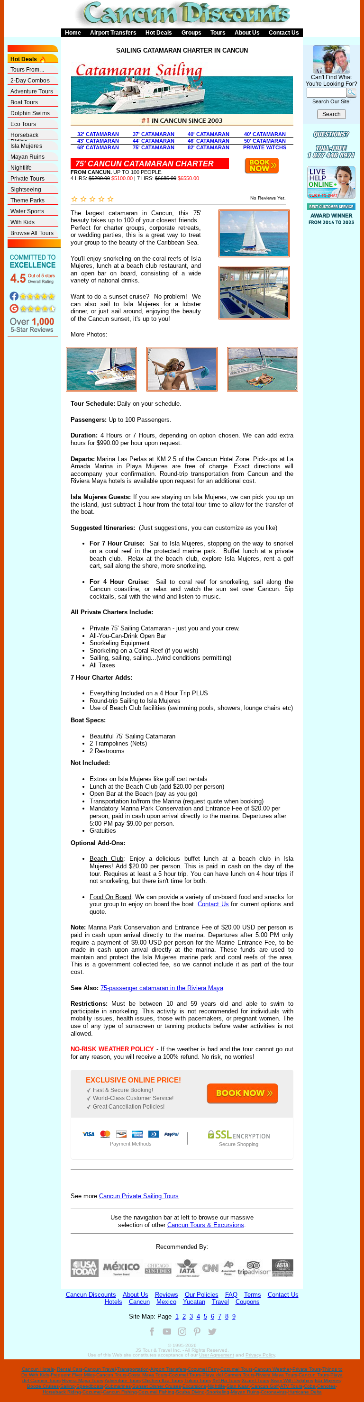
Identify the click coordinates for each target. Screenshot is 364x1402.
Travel (220, 1301)
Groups (191, 32)
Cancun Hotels (38, 1369)
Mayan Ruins (27, 157)
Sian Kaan (238, 1386)
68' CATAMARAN (98, 147)
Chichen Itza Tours (162, 1380)
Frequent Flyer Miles (73, 1374)
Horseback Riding (24, 135)
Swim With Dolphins (292, 1380)
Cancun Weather (272, 1369)
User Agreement (216, 1354)
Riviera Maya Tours (276, 1374)
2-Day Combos (30, 80)
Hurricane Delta (305, 1391)
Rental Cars (69, 1369)
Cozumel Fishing (156, 1391)
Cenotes (326, 1386)
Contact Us (284, 32)
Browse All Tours (32, 233)
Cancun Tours (111, 1374)
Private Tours (27, 178)
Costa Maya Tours (147, 1374)
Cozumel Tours (236, 1369)
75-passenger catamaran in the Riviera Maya (161, 988)
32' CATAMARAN (98, 134)
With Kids (22, 222)
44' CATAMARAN (153, 141)
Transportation (133, 1369)
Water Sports (27, 211)
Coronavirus (274, 1391)
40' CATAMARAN (208, 134)
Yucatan (194, 1301)
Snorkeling (217, 1391)
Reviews (166, 1294)
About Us (247, 32)
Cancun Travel (100, 1369)
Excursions (194, 1386)
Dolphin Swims (30, 113)
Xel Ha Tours (226, 1380)
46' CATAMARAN (208, 141)
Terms (252, 1294)
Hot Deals (159, 32)
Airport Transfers (113, 32)
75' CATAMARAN (153, 147)
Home (73, 32)
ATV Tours (291, 1386)
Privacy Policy (260, 1354)
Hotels (113, 1301)
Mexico (166, 1301)
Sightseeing (26, 189)
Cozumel (91, 1391)
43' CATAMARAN (98, 141)
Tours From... (27, 69)
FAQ (231, 1294)
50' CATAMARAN (265, 141)
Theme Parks (27, 200)
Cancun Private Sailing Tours (139, 1196)
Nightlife (21, 167)
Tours (218, 32)
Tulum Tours (197, 1380)
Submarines (118, 1386)
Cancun (139, 1301)
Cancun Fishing (120, 1391)
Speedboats (89, 1386)
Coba (310, 1386)
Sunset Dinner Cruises (156, 1386)
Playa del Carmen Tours (228, 1374)
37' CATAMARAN (153, 134)
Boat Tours (24, 102)
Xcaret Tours (255, 1380)
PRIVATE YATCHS (264, 147)
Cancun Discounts (91, 1294)
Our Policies (201, 1294)
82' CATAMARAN (208, 147)
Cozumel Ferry (203, 1369)
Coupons (248, 1301)
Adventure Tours (32, 91)
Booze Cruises (43, 1386)
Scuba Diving (190, 1391)
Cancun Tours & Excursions (205, 1225)
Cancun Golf (265, 1386)
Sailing (67, 1386)
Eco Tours (23, 124)
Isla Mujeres (26, 146)
